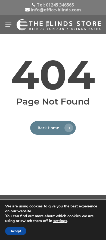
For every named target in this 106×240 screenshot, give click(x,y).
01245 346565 (60, 5)
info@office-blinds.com (55, 10)
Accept (16, 231)
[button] (8, 25)
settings (60, 221)
